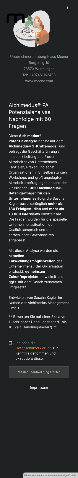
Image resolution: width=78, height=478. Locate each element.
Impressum (39, 387)
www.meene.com (39, 81)
